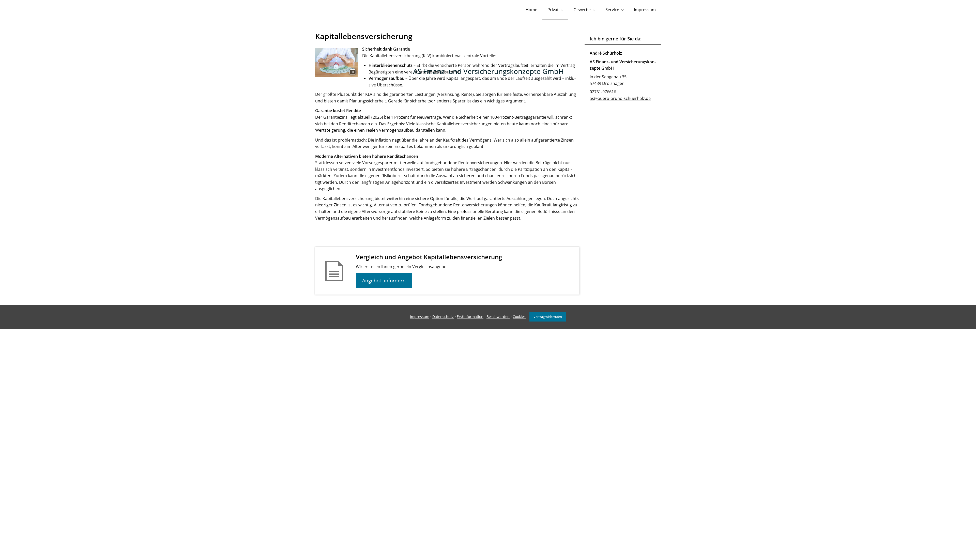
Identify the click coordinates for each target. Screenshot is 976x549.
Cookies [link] (519, 316)
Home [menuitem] (531, 9)
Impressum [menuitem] (645, 9)
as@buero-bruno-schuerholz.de (620, 98)
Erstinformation (470, 316)
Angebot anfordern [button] (384, 280)
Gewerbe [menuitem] (582, 9)
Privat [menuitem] (553, 9)
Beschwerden (498, 316)
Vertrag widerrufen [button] (547, 316)
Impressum (419, 316)
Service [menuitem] (612, 9)
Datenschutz (443, 316)
